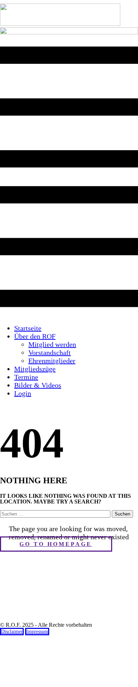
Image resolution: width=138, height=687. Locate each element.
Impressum (37, 631)
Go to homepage (55, 544)
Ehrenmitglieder (51, 361)
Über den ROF (35, 336)
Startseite (27, 328)
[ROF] (69, 32)
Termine (26, 377)
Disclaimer (12, 631)
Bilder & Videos (37, 385)
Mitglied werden (52, 344)
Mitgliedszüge (35, 369)
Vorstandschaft (49, 352)
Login (22, 393)
